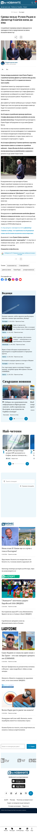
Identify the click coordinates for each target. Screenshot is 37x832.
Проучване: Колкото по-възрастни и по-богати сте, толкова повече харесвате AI (16, 560)
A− (3, 69)
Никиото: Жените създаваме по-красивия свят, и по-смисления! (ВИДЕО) (17, 679)
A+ (7, 69)
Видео (25, 7)
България (21, 12)
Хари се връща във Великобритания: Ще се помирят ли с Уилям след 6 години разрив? (24, 327)
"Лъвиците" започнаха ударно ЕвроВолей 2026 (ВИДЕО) (15, 602)
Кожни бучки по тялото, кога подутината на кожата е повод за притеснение (18, 728)
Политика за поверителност (25, 799)
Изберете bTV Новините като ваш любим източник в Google (20, 253)
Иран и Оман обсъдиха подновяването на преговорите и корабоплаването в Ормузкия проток (17, 352)
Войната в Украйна (16, 7)
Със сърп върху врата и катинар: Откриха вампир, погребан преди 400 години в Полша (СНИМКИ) (17, 369)
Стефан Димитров (23, 265)
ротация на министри (28, 269)
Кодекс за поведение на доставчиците (18, 803)
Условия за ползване (14, 806)
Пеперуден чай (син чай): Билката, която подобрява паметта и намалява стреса (17, 719)
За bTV (6, 799)
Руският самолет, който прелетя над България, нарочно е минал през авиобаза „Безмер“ (18, 317)
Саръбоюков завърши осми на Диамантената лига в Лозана (13, 622)
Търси (33, 746)
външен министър (11, 265)
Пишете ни (25, 806)
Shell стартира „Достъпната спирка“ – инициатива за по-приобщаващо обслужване (22, 339)
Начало (15, 12)
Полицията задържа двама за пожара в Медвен (17, 360)
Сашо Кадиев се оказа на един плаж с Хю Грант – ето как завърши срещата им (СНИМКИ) (18, 655)
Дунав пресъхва (5, 7)
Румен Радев (17, 269)
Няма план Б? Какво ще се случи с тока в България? (17, 549)
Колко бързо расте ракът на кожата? (18, 710)
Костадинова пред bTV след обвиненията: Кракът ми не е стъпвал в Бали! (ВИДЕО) (17, 613)
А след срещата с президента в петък (17, 230)
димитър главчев (6, 269)
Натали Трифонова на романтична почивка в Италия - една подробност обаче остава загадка (18, 669)
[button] (11, 418)
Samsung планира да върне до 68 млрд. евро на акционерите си (18, 570)
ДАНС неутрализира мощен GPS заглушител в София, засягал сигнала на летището (16, 452)
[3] (35, 3)
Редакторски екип (11, 62)
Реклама (12, 799)
